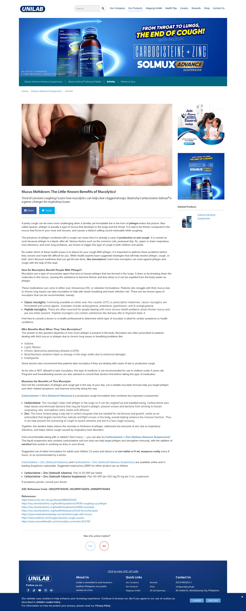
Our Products (135, 8)
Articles (111, 81)
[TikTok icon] (34, 590)
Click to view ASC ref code (123, 571)
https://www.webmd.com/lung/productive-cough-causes (53, 517)
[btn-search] (103, 8)
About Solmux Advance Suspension (43, 81)
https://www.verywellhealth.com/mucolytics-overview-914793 (56, 521)
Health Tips (171, 8)
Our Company (117, 8)
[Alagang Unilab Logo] (39, 578)
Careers (184, 8)
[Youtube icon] (40, 590)
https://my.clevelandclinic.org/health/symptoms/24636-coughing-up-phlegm (65, 503)
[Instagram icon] (45, 590)
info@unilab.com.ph (185, 586)
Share (30, 210)
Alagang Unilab (154, 8)
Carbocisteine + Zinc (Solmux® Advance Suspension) (104, 462)
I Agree (197, 600)
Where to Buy (128, 81)
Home (25, 91)
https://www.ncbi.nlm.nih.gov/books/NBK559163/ (49, 499)
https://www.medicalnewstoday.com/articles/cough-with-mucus (57, 514)
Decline (213, 600)
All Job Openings (158, 590)
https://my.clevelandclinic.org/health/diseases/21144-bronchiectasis (60, 510)
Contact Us (219, 8)
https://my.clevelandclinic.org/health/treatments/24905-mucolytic (58, 507)
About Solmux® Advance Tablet (84, 81)
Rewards (196, 8)
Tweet (48, 210)
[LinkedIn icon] (51, 590)
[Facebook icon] (28, 590)
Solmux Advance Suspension (46, 91)
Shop (207, 8)
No (104, 546)
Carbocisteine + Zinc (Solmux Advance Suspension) (137, 437)
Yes (90, 546)
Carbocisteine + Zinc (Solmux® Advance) (45, 462)
